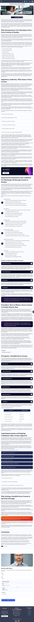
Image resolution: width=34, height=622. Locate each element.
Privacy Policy (14, 619)
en (29, 1)
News (29, 609)
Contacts (29, 613)
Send (8, 599)
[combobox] (3, 585)
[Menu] (32, 1)
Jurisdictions (29, 612)
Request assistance (17, 17)
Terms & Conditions (19, 619)
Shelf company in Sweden (6, 352)
